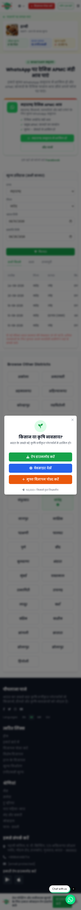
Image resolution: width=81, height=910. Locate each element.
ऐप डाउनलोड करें (43, 457)
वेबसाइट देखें (43, 468)
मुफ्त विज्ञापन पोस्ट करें (42, 479)
